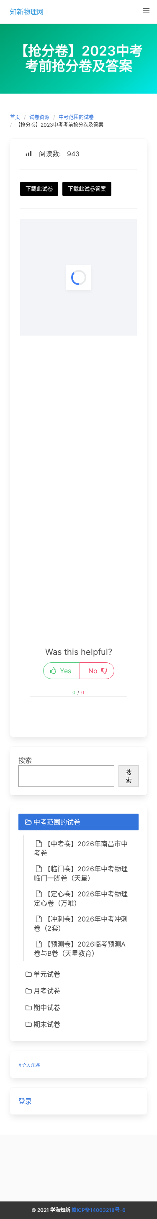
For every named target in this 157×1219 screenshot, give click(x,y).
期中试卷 (46, 1007)
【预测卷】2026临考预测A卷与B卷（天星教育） (80, 948)
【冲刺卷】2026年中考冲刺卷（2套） (81, 923)
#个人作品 (29, 1065)
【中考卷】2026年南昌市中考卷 (81, 848)
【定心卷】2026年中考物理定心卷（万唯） (81, 898)
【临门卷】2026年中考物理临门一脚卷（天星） (81, 873)
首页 (15, 117)
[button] (146, 11)
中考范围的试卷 (76, 117)
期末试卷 (46, 1024)
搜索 (25, 760)
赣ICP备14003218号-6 (99, 1210)
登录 (25, 1101)
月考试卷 (46, 991)
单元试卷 (46, 974)
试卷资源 (39, 117)
